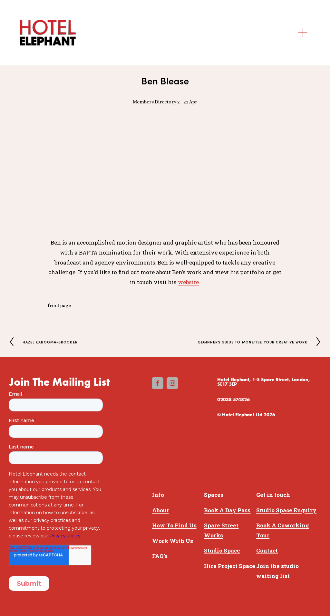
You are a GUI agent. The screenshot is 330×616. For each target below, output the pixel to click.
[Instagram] (172, 383)
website (188, 282)
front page (59, 305)
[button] (77, 139)
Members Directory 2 (156, 102)
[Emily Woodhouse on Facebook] (157, 383)
